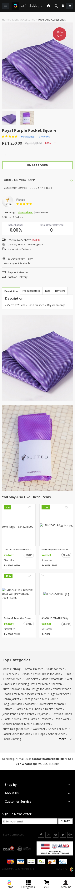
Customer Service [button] (18, 801)
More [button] (63, 739)
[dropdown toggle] (47, 6)
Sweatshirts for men (51, 704)
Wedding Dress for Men (33, 684)
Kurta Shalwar (11, 689)
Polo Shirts (31, 679)
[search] (56, 6)
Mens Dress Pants (25, 719)
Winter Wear (61, 689)
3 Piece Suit (9, 674)
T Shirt (67, 674)
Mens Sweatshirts (52, 679)
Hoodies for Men (13, 694)
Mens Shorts (34, 709)
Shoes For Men (58, 729)
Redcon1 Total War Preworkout (18, 618)
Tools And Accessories (52, 19)
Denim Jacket (10, 699)
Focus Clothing (11, 739)
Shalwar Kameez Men (16, 724)
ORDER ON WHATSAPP (19, 180)
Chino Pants (26, 714)
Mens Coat (49, 699)
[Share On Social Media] (68, 179)
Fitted (21, 200)
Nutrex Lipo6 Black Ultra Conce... (56, 549)
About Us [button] (12, 793)
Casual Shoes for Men (16, 734)
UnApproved (37, 165)
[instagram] (48, 835)
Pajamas (42, 714)
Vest (69, 679)
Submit (65, 821)
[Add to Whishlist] (71, 179)
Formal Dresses (33, 669)
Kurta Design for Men (36, 689)
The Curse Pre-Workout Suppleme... (18, 549)
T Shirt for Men (11, 679)
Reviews (60, 290)
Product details (31, 290)
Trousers (45, 719)
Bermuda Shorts (62, 714)
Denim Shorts (53, 709)
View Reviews (25, 212)
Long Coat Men (12, 704)
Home (6, 19)
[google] (70, 835)
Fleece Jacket (30, 699)
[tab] (65, 738)
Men (15, 19)
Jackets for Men (37, 694)
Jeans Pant (9, 714)
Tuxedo (25, 674)
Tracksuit (9, 684)
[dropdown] (63, 6)
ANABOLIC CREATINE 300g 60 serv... (56, 618)
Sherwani (56, 684)
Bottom (7, 709)
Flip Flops (39, 734)
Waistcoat (39, 729)
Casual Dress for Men (46, 674)
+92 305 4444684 (48, 764)
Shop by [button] (11, 785)
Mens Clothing (11, 669)
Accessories (27, 19)
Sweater (30, 704)
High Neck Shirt (59, 694)
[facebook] (41, 835)
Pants (19, 709)
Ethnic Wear (61, 719)
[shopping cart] (69, 6)
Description (11, 291)
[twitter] (63, 835)
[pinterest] (55, 835)
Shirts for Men (55, 669)
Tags (47, 290)
